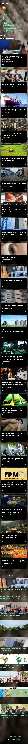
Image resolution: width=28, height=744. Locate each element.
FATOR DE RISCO (7, 24)
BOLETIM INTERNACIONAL (9, 28)
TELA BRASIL (6, 22)
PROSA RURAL (6, 18)
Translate (11, 39)
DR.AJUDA (5, 23)
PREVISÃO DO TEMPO (8, 25)
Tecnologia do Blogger (15, 736)
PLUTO (4, 21)
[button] (25, 65)
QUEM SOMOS (6, 14)
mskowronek (18, 739)
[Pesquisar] (23, 2)
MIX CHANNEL (6, 19)
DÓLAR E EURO (6, 16)
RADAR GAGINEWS (7, 27)
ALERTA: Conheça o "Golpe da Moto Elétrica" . (10, 682)
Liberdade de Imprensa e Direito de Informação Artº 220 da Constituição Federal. (14, 31)
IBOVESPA (5, 17)
